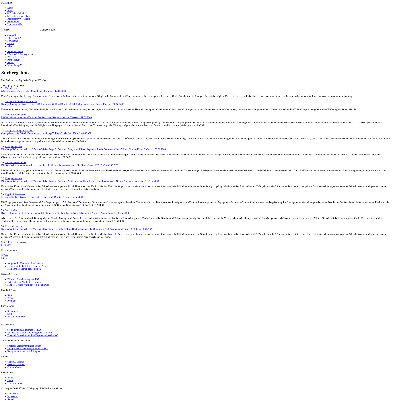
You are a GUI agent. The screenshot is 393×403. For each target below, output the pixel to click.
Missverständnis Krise (60, 163)
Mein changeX (14, 65)
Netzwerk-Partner (16, 364)
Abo (9, 46)
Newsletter (12, 40)
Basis (10, 298)
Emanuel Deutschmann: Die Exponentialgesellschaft (32, 335)
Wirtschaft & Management (20, 54)
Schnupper (12, 311)
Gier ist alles (65, 211)
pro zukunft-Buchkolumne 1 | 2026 (24, 330)
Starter (10, 295)
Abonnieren (13, 21)
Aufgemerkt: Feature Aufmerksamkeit (25, 263)
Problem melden (15, 24)
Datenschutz (13, 393)
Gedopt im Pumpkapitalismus (46, 132)
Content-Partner (15, 367)
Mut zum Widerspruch (46, 116)
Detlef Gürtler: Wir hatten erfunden (24, 282)
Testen (10, 43)
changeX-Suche (47, 29)
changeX (11, 35)
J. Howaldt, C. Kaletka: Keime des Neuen (27, 266)
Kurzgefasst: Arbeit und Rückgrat (23, 351)
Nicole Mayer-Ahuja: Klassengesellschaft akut (29, 332)
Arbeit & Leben (15, 51)
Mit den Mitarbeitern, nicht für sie (62, 102)
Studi (9, 314)
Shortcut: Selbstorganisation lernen (24, 345)
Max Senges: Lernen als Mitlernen (24, 268)
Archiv (10, 62)
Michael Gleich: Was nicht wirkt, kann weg (28, 284)
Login (10, 7)
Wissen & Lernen (15, 57)
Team (10, 380)
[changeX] (6, 2)
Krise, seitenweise (83, 148)
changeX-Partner (15, 361)
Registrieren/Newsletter (18, 18)
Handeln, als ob (33, 89)
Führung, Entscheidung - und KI (23, 279)
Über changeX (14, 38)
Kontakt (11, 399)
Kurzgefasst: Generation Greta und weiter (27, 348)
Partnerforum (13, 59)
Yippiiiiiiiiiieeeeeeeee (42, 195)
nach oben (6, 245)
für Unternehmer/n (16, 316)
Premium (11, 300)
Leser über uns (14, 383)
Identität (11, 377)
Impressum (12, 396)
